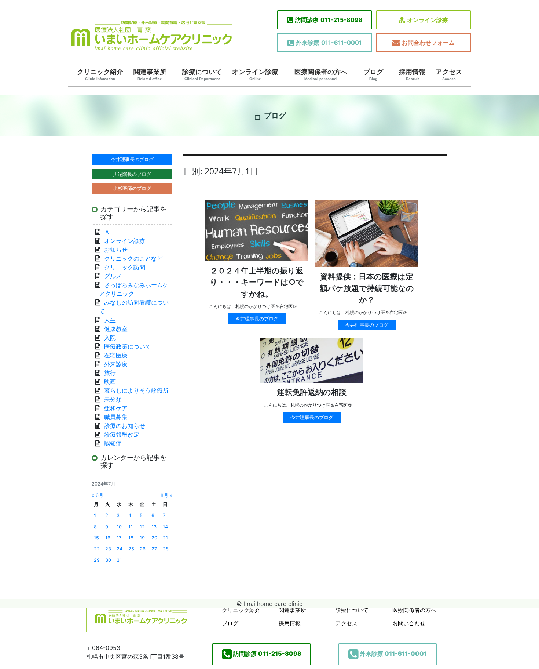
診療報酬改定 (121, 434)
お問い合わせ (408, 623)
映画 (110, 381)
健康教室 (116, 328)
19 (142, 538)
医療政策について (127, 346)
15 (96, 538)
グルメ (113, 276)
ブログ (373, 74)
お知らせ (116, 249)
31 (119, 560)
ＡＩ (110, 232)
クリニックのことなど (133, 258)
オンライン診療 (427, 19)
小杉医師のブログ (132, 188)
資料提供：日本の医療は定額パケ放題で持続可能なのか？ (367, 288)
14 (165, 527)
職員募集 (116, 417)
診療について (202, 74)
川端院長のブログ (132, 174)
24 (119, 549)
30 (108, 560)
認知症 (113, 443)
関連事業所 (149, 74)
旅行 (110, 373)
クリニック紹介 (100, 74)
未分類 (113, 399)
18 (130, 538)
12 (142, 527)
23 (108, 549)
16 (107, 538)
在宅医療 (116, 355)
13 (154, 527)
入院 (110, 337)
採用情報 (412, 74)
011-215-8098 (329, 19)
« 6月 (97, 495)
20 (154, 538)
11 (130, 527)
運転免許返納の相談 (311, 392)
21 (165, 538)
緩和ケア (118, 408)
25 (131, 549)
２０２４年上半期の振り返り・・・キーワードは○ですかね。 (257, 282)
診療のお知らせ (124, 425)
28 (166, 549)
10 (119, 527)
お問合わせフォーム (428, 42)
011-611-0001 (329, 42)
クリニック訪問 (124, 267)
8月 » (166, 495)
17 (119, 538)
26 (143, 549)
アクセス (449, 74)
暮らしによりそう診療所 (136, 390)
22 (97, 549)
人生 (110, 320)
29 (97, 560)
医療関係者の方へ (320, 74)
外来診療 (116, 364)
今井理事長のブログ (256, 318)
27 (154, 549)
